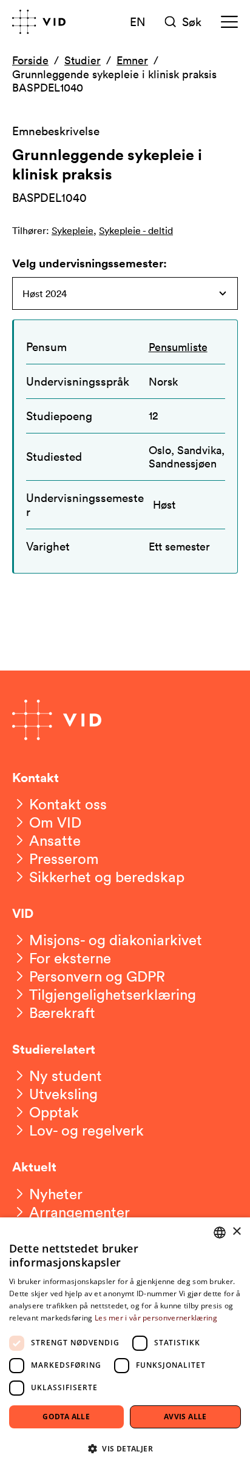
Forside (30, 60)
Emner (132, 60)
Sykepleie (72, 230)
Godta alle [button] (66, 1416)
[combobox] (220, 1232)
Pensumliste (178, 347)
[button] (125, 1448)
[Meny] (229, 22)
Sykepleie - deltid (136, 230)
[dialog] (125, 1343)
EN (138, 21)
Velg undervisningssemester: (89, 263)
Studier (82, 60)
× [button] (236, 1231)
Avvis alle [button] (185, 1416)
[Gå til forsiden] (39, 22)
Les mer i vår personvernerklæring (156, 1318)
